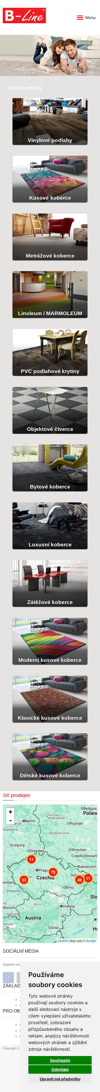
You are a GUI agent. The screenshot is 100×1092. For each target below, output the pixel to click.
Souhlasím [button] (60, 1060)
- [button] (10, 820)
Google (91, 940)
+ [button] (10, 811)
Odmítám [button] (60, 1069)
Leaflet (62, 940)
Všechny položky (25, 87)
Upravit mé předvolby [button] (60, 1078)
